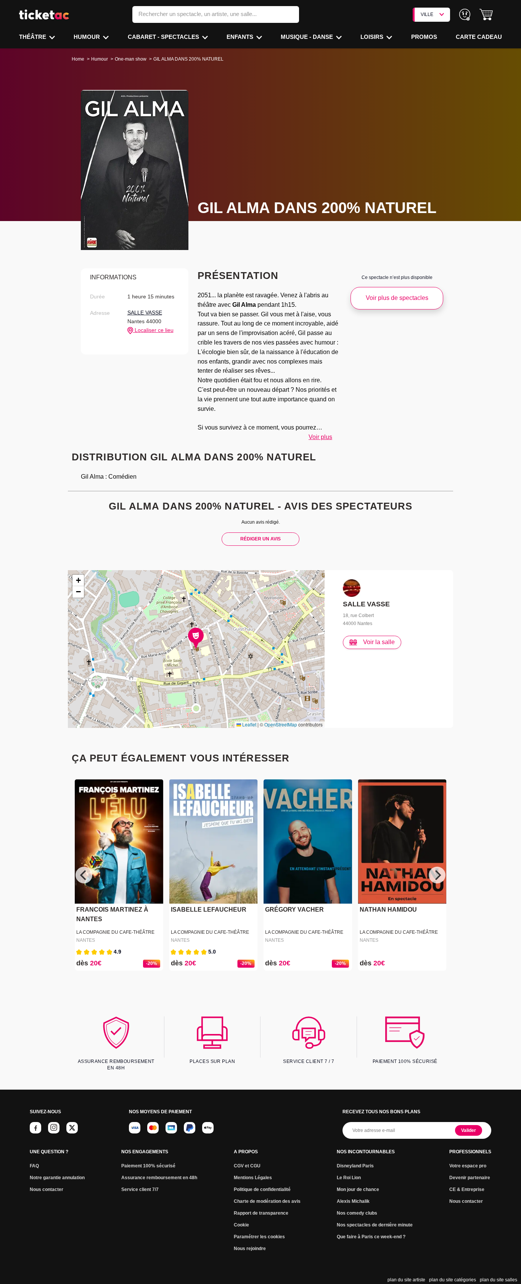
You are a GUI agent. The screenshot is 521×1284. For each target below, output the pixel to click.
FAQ (34, 1166)
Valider (468, 1130)
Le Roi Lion (349, 1177)
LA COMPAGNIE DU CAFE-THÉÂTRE (115, 932)
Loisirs (372, 37)
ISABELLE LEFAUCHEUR (208, 909)
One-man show (130, 59)
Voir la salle (379, 642)
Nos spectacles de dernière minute (375, 1225)
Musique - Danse (307, 37)
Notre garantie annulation (57, 1177)
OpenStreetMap (280, 724)
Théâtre (33, 37)
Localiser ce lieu (153, 330)
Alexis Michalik (353, 1201)
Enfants (241, 37)
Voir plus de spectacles (397, 298)
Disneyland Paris (355, 1166)
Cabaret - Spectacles (164, 37)
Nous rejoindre (250, 1248)
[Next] (437, 875)
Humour (87, 37)
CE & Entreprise (466, 1189)
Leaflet (248, 724)
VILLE (427, 14)
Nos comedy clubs (357, 1213)
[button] (486, 14)
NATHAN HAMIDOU (388, 909)
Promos (424, 37)
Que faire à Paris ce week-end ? (371, 1236)
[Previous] (84, 875)
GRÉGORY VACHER (294, 909)
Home (78, 59)
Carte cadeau (479, 37)
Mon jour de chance (358, 1189)
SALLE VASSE (144, 312)
